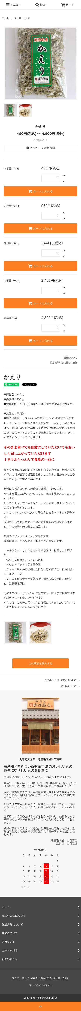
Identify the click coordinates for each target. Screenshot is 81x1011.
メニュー (15, 4)
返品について (70, 357)
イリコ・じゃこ (22, 17)
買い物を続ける (68, 686)
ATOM (33, 978)
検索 (42, 4)
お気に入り (40, 139)
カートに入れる (42, 191)
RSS (24, 978)
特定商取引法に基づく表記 (63, 362)
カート (70, 4)
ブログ (15, 978)
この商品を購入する (40, 663)
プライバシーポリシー (40, 985)
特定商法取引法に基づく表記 (54, 978)
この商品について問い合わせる (61, 680)
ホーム (5, 17)
